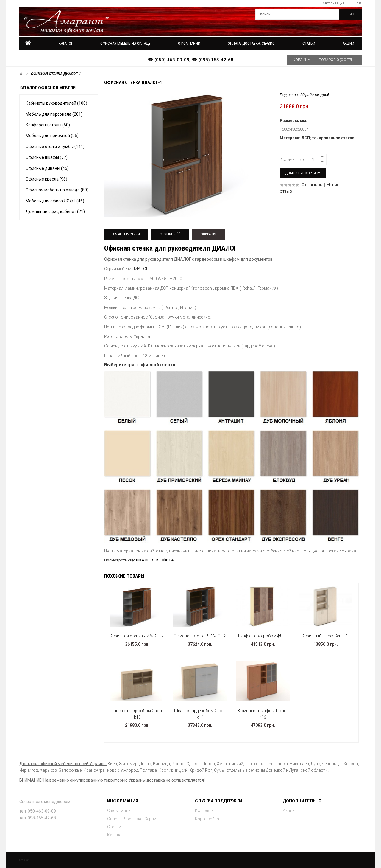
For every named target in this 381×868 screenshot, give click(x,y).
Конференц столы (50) (48, 124)
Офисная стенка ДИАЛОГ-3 (200, 635)
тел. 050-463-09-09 (37, 811)
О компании (119, 810)
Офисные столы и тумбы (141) (55, 146)
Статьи (114, 826)
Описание (209, 234)
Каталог (66, 43)
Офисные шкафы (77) (47, 157)
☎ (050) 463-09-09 (168, 60)
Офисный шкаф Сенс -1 (325, 635)
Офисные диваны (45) (47, 168)
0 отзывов (312, 184)
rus (359, 3)
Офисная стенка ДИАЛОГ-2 (137, 635)
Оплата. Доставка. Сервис (133, 818)
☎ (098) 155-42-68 (212, 60)
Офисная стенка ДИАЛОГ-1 (56, 74)
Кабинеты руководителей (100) (56, 103)
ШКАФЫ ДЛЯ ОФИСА (155, 560)
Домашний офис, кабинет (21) (55, 211)
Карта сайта (207, 818)
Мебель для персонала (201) (54, 114)
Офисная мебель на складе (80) (57, 189)
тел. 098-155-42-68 (37, 818)
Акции (348, 43)
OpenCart (24, 859)
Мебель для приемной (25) (52, 135)
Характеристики (126, 234)
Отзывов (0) (170, 234)
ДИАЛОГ (140, 268)
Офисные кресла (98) (46, 179)
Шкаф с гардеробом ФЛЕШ (263, 635)
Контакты (204, 810)
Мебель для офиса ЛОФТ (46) (55, 200)
